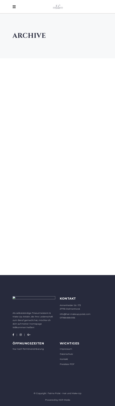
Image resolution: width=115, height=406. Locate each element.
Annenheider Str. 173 (70, 305)
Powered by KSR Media (57, 400)
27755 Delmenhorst (70, 308)
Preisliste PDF (67, 364)
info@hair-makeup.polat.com (75, 314)
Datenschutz (66, 354)
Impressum (66, 349)
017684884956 (67, 317)
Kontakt (64, 359)
